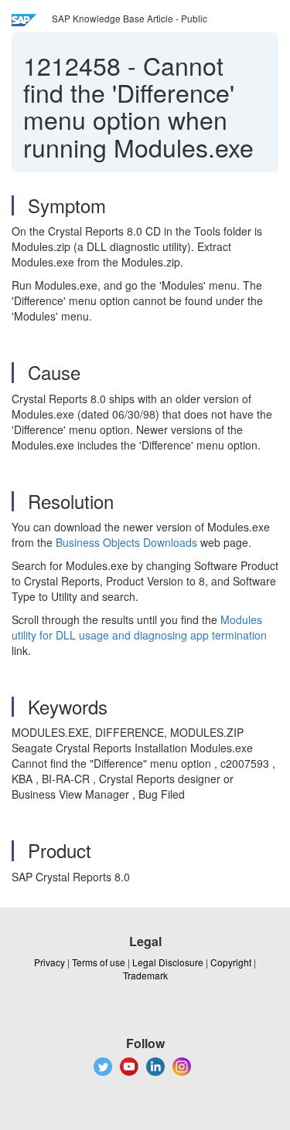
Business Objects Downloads (126, 542)
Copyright (230, 962)
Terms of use (98, 962)
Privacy (49, 962)
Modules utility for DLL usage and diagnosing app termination (139, 627)
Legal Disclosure (167, 962)
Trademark (145, 975)
